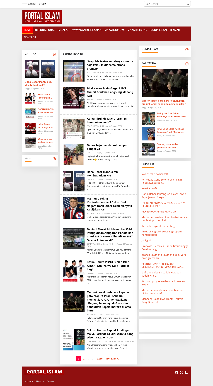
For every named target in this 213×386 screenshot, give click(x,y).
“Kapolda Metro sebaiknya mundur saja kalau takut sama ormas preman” (110, 65)
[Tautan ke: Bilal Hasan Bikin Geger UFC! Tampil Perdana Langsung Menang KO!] (74, 97)
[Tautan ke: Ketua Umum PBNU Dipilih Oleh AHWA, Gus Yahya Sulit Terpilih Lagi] (30, 98)
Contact (50, 381)
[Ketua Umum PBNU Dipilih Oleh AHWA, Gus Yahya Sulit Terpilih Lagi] (92, 283)
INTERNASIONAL (94, 213)
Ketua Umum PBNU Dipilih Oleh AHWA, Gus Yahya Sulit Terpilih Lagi (46, 96)
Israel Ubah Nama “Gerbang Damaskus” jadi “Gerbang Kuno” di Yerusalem (170, 131)
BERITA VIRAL (92, 341)
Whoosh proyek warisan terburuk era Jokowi (46, 141)
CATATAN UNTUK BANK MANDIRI (46, 111)
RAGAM (90, 99)
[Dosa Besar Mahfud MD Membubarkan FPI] (92, 189)
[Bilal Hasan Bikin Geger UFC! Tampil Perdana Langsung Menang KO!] (87, 109)
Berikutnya (112, 358)
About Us (40, 381)
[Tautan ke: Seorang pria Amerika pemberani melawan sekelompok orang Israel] (148, 149)
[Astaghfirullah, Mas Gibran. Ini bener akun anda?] (110, 133)
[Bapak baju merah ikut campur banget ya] (118, 159)
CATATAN (90, 179)
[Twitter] (181, 372)
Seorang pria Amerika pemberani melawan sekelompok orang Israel (169, 146)
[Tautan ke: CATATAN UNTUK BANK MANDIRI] (30, 113)
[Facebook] (177, 372)
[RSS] (186, 372)
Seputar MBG (108, 244)
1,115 (100, 358)
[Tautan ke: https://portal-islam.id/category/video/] (54, 159)
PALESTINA (91, 314)
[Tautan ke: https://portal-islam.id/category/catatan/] (54, 54)
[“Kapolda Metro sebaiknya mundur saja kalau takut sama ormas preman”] (119, 79)
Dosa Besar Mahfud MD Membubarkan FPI (39, 84)
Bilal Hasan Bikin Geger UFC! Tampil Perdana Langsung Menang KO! (110, 92)
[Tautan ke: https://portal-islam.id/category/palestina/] (187, 64)
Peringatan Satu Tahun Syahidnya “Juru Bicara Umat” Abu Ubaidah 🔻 (172, 115)
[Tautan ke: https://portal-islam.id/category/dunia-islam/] (187, 50)
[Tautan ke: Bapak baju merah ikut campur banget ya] (74, 154)
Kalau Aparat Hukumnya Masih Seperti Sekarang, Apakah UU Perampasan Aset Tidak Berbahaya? (46, 126)
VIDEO (89, 153)
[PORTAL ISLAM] (42, 17)
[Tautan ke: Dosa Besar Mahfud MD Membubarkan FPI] (40, 69)
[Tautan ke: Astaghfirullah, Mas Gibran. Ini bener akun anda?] (74, 127)
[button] (188, 4)
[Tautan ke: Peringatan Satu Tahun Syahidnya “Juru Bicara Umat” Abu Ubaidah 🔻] (148, 118)
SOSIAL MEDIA (93, 72)
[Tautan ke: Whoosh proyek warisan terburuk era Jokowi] (30, 143)
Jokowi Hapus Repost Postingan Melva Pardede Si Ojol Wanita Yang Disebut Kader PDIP (110, 334)
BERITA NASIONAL (94, 244)
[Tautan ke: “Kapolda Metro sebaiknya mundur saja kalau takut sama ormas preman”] (74, 70)
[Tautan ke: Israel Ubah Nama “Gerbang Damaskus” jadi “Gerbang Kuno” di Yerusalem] (148, 133)
